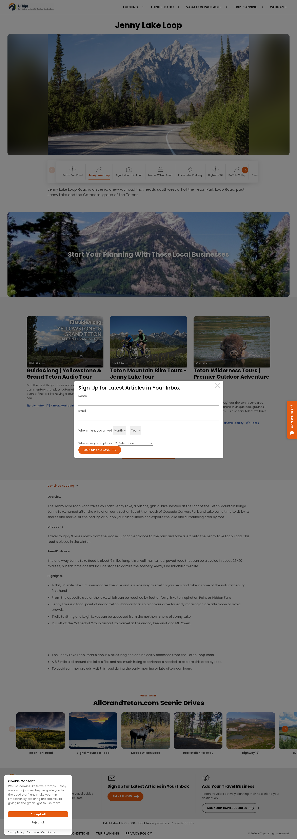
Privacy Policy (16, 832)
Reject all (38, 822)
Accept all (38, 814)
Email (82, 411)
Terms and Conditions (41, 832)
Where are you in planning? (97, 443)
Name (82, 396)
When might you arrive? (95, 430)
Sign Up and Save (96, 450)
